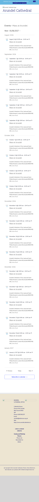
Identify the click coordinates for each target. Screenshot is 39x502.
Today (19, 371)
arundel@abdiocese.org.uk (21, 418)
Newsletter (18, 440)
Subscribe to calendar (18, 377)
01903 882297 (21, 414)
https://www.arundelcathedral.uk (22, 422)
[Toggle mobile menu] (35, 8)
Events (8, 25)
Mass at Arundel (15, 42)
